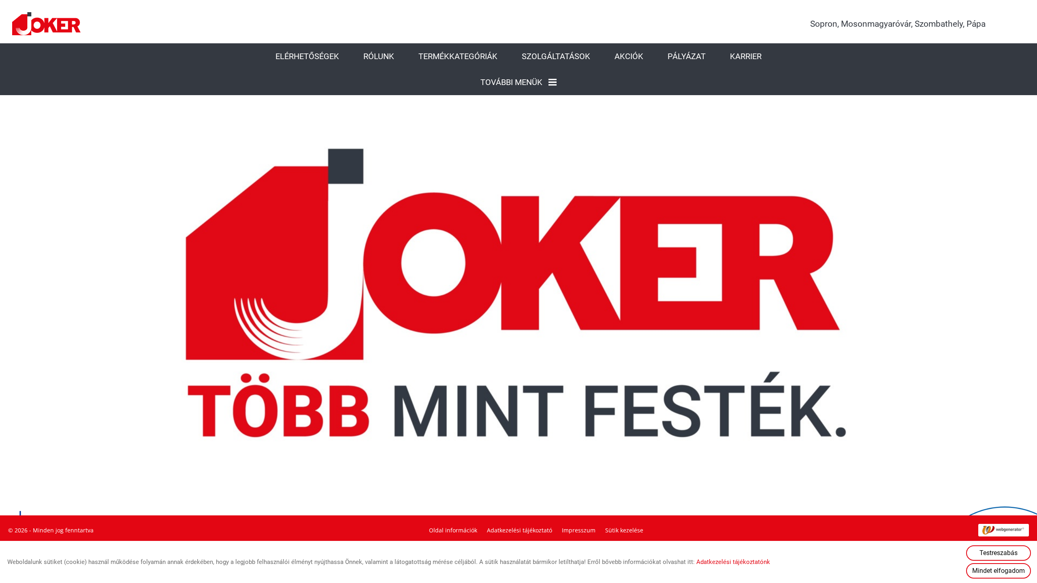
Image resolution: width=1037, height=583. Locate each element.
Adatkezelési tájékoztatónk (733, 562)
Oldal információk (453, 530)
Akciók (629, 56)
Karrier (746, 56)
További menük (511, 82)
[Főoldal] (46, 23)
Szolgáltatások (556, 56)
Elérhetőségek (307, 56)
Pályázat (687, 56)
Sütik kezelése (624, 530)
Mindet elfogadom (998, 570)
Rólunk (378, 56)
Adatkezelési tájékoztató (519, 530)
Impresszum (578, 530)
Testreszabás (998, 553)
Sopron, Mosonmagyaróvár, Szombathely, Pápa (898, 24)
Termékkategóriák (457, 56)
